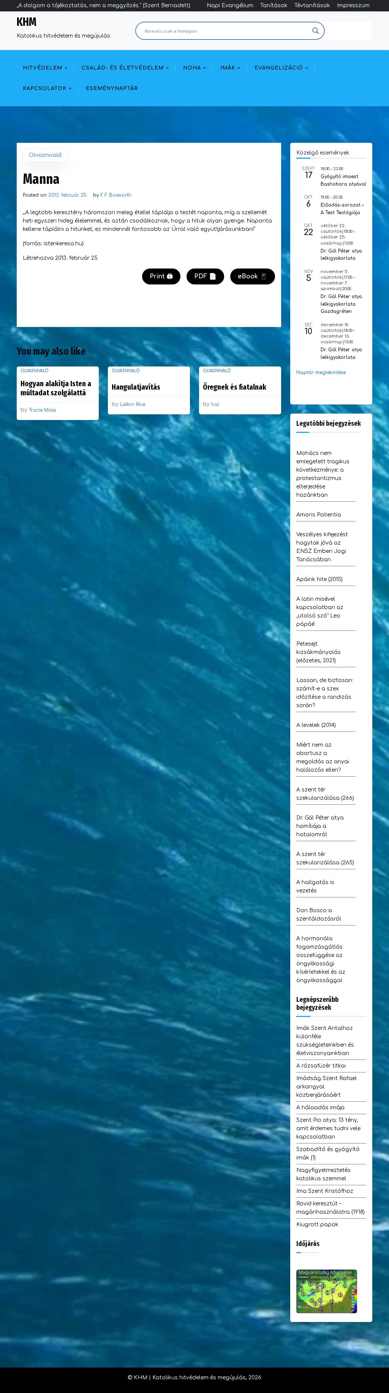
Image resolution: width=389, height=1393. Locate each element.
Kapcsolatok (44, 88)
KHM (26, 22)
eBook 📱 (252, 276)
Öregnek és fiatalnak (234, 387)
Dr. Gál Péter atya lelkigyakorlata (341, 254)
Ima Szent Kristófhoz (324, 1191)
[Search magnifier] (315, 30)
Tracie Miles (42, 410)
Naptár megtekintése (321, 372)
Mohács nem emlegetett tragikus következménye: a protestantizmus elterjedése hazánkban (322, 474)
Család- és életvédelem (123, 68)
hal (215, 404)
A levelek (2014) (316, 725)
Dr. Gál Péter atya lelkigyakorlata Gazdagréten (341, 304)
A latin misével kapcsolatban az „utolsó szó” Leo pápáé (319, 611)
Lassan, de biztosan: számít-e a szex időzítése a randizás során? (324, 693)
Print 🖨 (161, 276)
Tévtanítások (312, 5)
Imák (227, 68)
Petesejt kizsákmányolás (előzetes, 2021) (318, 652)
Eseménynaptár (112, 88)
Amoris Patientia (318, 515)
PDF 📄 (205, 276)
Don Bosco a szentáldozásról (318, 915)
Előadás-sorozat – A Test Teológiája (342, 208)
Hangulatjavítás (136, 387)
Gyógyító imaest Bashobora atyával (343, 180)
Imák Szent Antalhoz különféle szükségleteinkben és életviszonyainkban (325, 1040)
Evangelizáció (279, 68)
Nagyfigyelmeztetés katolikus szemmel (323, 1174)
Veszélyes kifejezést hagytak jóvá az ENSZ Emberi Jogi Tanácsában (322, 547)
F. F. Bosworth (116, 195)
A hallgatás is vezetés (315, 887)
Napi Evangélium (230, 5)
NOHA (192, 68)
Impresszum (353, 5)
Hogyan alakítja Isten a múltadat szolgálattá (56, 388)
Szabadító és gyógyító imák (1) (328, 1154)
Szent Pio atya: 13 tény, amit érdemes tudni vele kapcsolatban (328, 1128)
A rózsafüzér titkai (321, 1066)
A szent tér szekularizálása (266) (325, 794)
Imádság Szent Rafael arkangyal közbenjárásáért (326, 1087)
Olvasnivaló (45, 155)
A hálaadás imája (320, 1107)
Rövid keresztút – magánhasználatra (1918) (330, 1208)
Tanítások (274, 5)
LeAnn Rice (132, 404)
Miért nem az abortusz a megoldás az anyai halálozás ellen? (322, 757)
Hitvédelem (42, 68)
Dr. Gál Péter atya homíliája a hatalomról (320, 826)
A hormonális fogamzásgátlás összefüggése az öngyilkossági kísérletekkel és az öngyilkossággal (320, 959)
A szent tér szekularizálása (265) (325, 858)
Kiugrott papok (317, 1224)
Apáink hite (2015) (319, 579)
